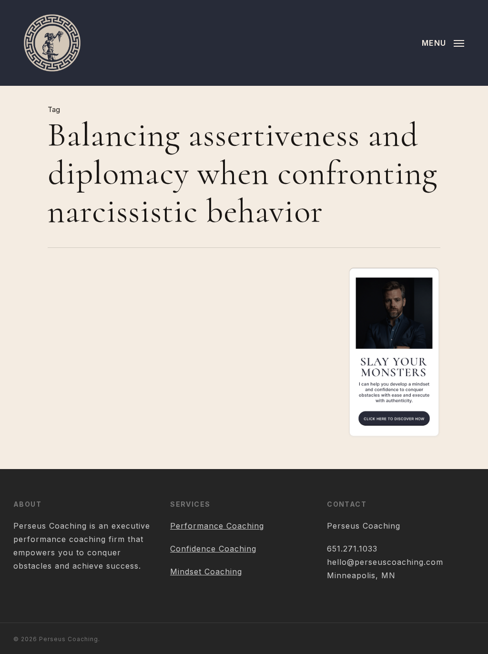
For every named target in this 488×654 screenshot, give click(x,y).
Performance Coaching (217, 526)
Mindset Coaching (206, 571)
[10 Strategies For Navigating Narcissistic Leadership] (94, 383)
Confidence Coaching (213, 548)
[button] (443, 43)
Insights (175, 331)
